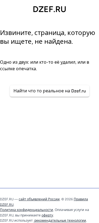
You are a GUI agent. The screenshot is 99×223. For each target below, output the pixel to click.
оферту (47, 215)
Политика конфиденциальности (26, 210)
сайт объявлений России (39, 199)
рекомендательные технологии (60, 220)
